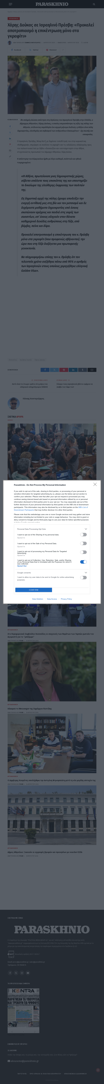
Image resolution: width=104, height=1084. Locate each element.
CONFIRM (33, 590)
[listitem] (52, 529)
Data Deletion (37, 599)
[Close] (95, 485)
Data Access (52, 599)
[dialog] (52, 542)
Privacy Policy (66, 599)
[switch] (83, 534)
